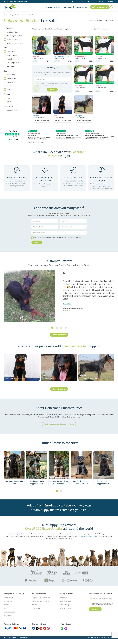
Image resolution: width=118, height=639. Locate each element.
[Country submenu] (94, 1)
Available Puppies (102, 7)
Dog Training (7, 615)
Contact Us (63, 598)
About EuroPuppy (65, 601)
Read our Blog (64, 605)
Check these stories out (87, 536)
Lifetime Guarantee (9, 612)
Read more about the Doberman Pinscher (59, 424)
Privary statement (23, 637)
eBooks (34, 605)
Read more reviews (59, 335)
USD (102, 1)
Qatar (68, 310)
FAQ (5, 608)
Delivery (6, 605)
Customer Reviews (66, 608)
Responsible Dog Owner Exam (41, 598)
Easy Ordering (8, 601)
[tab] (52, 328)
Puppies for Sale (8, 598)
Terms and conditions (10, 637)
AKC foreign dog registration (40, 601)
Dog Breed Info (36, 608)
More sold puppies (59, 389)
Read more (67, 304)
